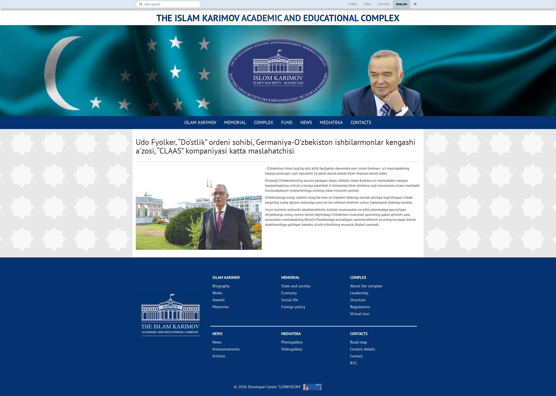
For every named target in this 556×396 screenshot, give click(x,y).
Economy (289, 292)
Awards (218, 299)
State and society (295, 285)
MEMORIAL (235, 122)
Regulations (360, 306)
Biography (221, 285)
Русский (384, 4)
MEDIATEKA (331, 122)
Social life (289, 299)
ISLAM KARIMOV (200, 122)
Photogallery (292, 342)
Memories (220, 306)
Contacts (361, 122)
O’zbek (352, 4)
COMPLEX (263, 122)
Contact (356, 355)
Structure (358, 299)
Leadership (359, 292)
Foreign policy (293, 306)
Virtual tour (359, 313)
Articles (218, 355)
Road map (358, 342)
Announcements (226, 349)
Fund (287, 122)
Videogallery (291, 349)
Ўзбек (367, 4)
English (401, 4)
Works (217, 292)
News (306, 122)
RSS (353, 362)
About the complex (366, 285)
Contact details (362, 349)
